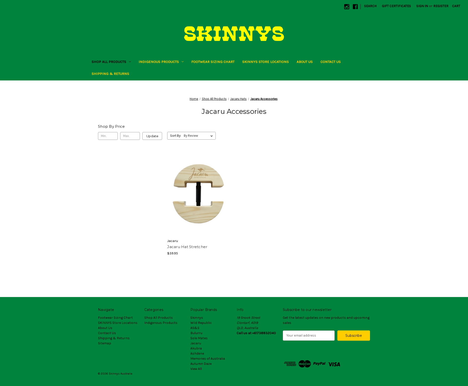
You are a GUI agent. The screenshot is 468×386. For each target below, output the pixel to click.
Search (370, 6)
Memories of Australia (207, 359)
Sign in (422, 6)
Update (152, 136)
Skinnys (196, 318)
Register (440, 6)
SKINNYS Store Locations (265, 61)
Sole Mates (199, 338)
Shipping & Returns (110, 73)
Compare (198, 194)
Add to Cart (199, 202)
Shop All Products (109, 61)
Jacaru (195, 343)
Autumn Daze (201, 364)
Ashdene (197, 353)
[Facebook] (355, 6)
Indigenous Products (159, 61)
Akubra (196, 348)
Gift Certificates (396, 6)
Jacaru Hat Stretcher (187, 246)
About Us (305, 61)
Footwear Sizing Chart (212, 61)
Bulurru (196, 333)
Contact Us (331, 61)
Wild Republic (201, 323)
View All (196, 369)
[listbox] (199, 135)
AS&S (194, 328)
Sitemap (104, 343)
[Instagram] (346, 6)
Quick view (198, 185)
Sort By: (175, 135)
